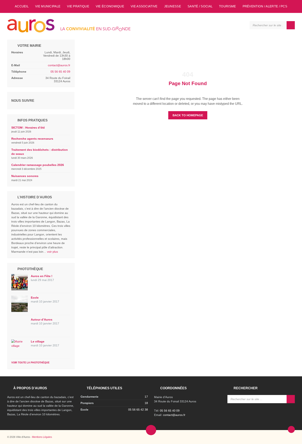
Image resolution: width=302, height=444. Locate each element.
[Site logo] (68, 31)
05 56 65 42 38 (138, 409)
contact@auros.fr (59, 65)
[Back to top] (291, 429)
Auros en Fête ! (41, 276)
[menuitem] (22, 6)
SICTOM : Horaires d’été (28, 127)
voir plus (52, 251)
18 (146, 403)
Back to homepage (188, 115)
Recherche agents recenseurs (32, 138)
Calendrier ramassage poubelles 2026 (37, 165)
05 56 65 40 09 (60, 71)
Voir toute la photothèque (30, 362)
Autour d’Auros (41, 319)
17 (146, 396)
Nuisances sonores (24, 176)
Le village (37, 341)
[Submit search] (291, 25)
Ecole (35, 297)
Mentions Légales (42, 437)
